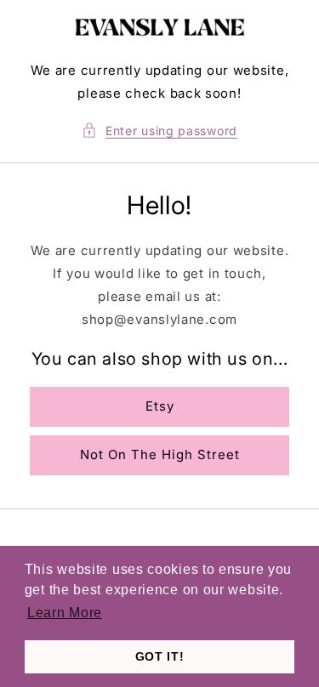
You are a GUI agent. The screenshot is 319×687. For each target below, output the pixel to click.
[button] (159, 130)
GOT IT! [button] (160, 656)
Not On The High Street (160, 454)
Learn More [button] (64, 612)
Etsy (159, 406)
